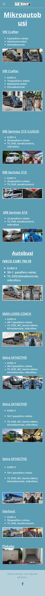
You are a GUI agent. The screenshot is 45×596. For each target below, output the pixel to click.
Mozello (19, 574)
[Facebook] (22, 584)
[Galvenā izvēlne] (4, 4)
